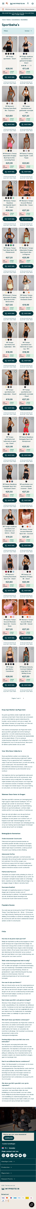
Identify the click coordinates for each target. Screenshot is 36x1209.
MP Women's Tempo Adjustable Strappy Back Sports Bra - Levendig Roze (10, 157)
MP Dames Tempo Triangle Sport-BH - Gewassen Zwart (26, 297)
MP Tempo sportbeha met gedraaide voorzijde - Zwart (26, 393)
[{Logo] (17, 3)
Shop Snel (11, 77)
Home (4, 19)
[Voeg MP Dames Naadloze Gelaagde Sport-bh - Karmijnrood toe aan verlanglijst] (32, 419)
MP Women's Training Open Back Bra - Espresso (9, 108)
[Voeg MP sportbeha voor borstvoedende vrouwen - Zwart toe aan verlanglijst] (32, 466)
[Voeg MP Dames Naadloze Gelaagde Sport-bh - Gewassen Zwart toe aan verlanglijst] (15, 466)
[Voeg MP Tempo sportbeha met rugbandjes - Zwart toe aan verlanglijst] (15, 371)
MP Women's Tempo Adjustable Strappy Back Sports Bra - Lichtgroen (26, 251)
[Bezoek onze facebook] (7, 1155)
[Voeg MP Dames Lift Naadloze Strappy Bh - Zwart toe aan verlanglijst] (32, 556)
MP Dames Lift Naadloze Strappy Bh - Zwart (26, 576)
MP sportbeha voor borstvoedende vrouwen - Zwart (26, 486)
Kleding (9, 19)
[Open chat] (24, 1155)
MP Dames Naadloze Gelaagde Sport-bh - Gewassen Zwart (10, 486)
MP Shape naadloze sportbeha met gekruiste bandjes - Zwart (26, 60)
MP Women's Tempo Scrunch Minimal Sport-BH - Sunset (26, 622)
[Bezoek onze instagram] (3, 1155)
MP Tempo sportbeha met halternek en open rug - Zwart (10, 440)
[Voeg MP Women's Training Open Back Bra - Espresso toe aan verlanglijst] (15, 88)
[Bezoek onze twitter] (20, 1155)
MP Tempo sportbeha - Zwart (9, 57)
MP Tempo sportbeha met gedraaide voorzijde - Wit (26, 109)
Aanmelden (9, 1138)
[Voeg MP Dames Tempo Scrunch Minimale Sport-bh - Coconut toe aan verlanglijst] (32, 511)
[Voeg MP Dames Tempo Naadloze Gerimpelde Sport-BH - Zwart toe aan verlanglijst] (15, 182)
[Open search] (7, 3)
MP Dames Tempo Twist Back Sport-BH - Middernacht (10, 250)
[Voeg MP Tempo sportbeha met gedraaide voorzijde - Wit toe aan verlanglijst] (32, 88)
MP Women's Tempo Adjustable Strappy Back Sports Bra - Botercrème (10, 298)
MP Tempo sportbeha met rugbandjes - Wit (9, 344)
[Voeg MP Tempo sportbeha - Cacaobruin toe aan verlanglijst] (15, 648)
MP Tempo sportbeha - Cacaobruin (10, 669)
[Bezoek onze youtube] (16, 1155)
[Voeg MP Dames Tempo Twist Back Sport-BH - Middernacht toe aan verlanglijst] (15, 230)
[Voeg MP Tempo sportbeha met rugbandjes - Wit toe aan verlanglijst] (15, 324)
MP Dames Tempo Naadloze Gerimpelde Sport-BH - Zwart (9, 204)
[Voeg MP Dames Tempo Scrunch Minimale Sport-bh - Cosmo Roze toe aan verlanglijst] (15, 601)
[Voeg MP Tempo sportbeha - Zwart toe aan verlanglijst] (15, 38)
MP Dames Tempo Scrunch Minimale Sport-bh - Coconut (26, 531)
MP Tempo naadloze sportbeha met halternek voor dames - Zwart (10, 530)
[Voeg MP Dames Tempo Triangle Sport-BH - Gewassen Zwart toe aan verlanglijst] (32, 277)
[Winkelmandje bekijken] (32, 3)
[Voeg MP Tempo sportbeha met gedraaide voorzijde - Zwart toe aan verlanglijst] (32, 371)
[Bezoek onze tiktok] (12, 1155)
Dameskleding (16, 19)
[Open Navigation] (3, 3)
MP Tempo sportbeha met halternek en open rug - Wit (26, 346)
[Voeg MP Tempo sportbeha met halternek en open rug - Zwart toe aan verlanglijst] (15, 419)
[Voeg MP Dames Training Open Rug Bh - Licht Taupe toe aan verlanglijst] (32, 135)
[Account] (28, 3)
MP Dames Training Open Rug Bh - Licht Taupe (26, 156)
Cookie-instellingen (8, 1143)
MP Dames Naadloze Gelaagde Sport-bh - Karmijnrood (26, 439)
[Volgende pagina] (23, 698)
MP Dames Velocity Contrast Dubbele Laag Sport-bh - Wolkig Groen (26, 670)
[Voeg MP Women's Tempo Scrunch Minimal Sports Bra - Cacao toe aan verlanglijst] (32, 182)
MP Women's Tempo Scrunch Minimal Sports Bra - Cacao (26, 203)
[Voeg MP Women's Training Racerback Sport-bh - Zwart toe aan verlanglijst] (15, 556)
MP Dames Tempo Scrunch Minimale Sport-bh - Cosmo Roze (10, 623)
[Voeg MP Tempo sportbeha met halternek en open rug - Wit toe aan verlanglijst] (32, 324)
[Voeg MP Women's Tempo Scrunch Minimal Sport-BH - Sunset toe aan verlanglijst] (32, 601)
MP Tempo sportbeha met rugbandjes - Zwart (9, 392)
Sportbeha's (24, 19)
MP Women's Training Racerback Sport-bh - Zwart (9, 576)
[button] (6, 54)
